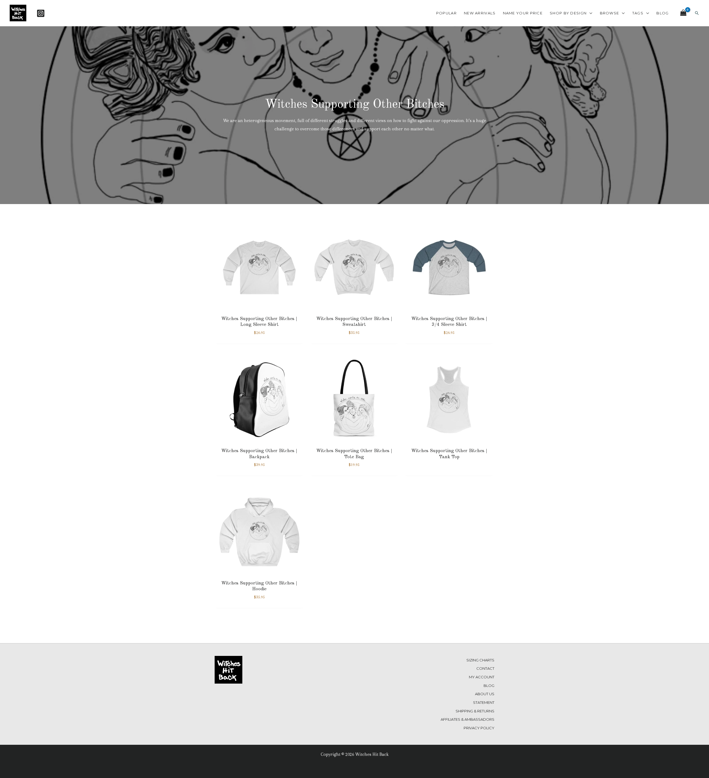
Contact (485, 668)
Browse (609, 13)
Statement (483, 702)
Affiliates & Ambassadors (467, 719)
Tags (637, 13)
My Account (481, 677)
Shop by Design (568, 13)
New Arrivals (480, 13)
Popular (446, 13)
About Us (484, 694)
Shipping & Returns (475, 711)
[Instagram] (41, 13)
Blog (662, 13)
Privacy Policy (479, 728)
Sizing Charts (480, 660)
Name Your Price (523, 13)
